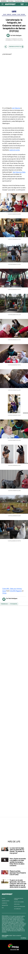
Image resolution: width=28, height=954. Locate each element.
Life (14, 11)
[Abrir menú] (2, 4)
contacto (4, 903)
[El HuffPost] (10, 4)
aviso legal (17, 904)
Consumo (14, 14)
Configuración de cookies (18, 899)
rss (3, 907)
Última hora (22, 4)
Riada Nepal (10, 1)
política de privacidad (19, 906)
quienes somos (5, 900)
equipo (3, 898)
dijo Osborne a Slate (19, 172)
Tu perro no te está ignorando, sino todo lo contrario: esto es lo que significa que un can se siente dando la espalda (18, 883)
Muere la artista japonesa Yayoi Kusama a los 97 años (18, 872)
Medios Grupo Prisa (14, 950)
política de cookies (19, 901)
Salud (4, 14)
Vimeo (4, 593)
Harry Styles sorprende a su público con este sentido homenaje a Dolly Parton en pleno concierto (18, 862)
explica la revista (14, 150)
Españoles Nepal (19, 1)
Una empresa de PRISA (14, 946)
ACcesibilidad (17, 908)
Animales (9, 14)
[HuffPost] (7, 893)
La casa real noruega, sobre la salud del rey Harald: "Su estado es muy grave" (17, 850)
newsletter (5, 905)
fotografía (13, 604)
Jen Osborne (16, 108)
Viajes (18, 14)
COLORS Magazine (16, 591)
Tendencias (4, 604)
